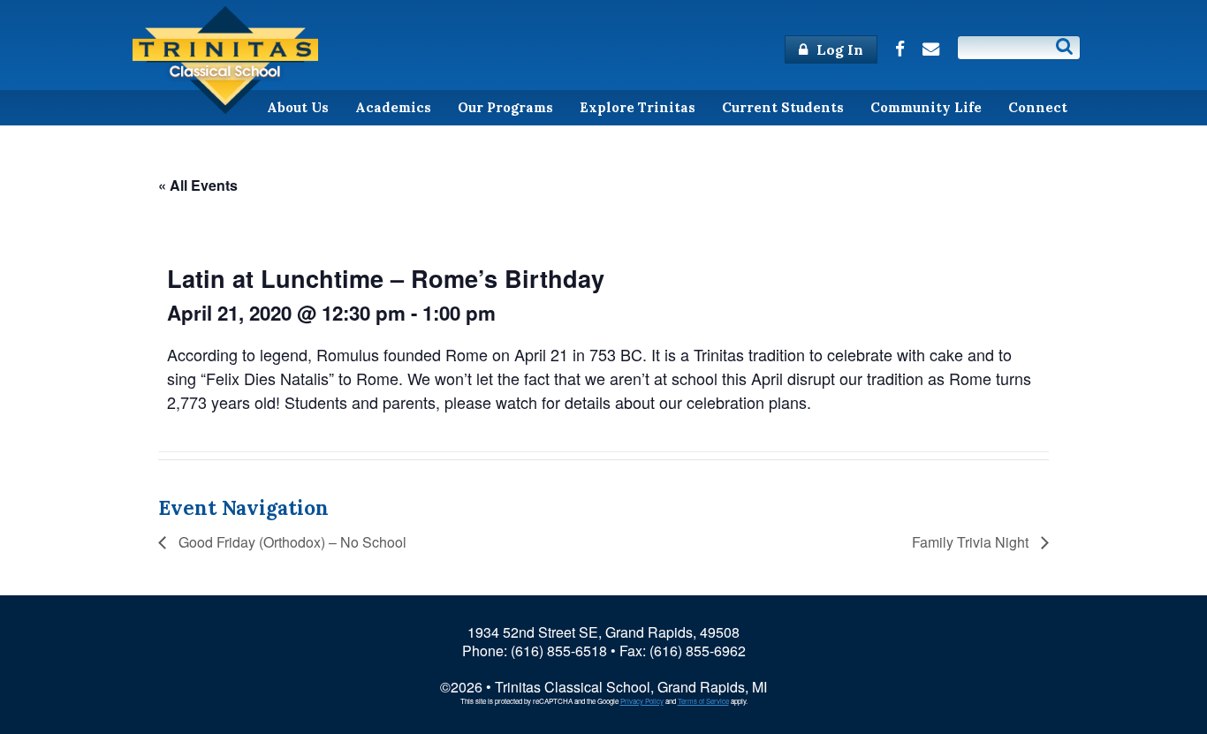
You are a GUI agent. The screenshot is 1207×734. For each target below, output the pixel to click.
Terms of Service (703, 701)
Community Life (926, 107)
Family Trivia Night (972, 542)
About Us (298, 107)
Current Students (783, 107)
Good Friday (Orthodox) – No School (290, 542)
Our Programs (505, 107)
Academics (393, 107)
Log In (838, 49)
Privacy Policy (642, 701)
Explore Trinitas (637, 107)
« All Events (198, 185)
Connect (1037, 107)
